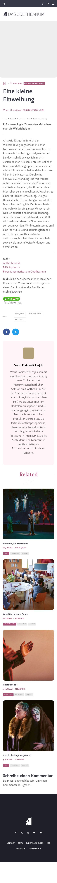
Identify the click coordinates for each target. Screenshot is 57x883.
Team (20, 843)
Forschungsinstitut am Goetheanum (24, 271)
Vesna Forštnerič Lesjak (33, 110)
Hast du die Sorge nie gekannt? (17, 755)
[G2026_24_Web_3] (28, 655)
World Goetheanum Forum (15, 614)
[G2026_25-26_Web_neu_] (28, 514)
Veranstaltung (9, 624)
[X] (22, 833)
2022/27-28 (20, 314)
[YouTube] (34, 833)
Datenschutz (35, 849)
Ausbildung (8, 694)
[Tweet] (15, 332)
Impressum (21, 849)
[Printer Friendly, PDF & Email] (11, 299)
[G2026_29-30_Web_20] (28, 584)
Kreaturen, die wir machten (15, 544)
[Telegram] (41, 833)
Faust (6, 553)
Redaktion (19, 618)
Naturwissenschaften (34, 83)
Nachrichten (35, 314)
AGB (48, 843)
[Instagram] (28, 833)
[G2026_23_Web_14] (28, 725)
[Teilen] (6, 332)
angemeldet (22, 780)
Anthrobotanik (11, 263)
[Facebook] (16, 833)
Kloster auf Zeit (10, 685)
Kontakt (11, 843)
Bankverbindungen (34, 843)
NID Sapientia (11, 267)
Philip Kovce (20, 548)
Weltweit (20, 319)
